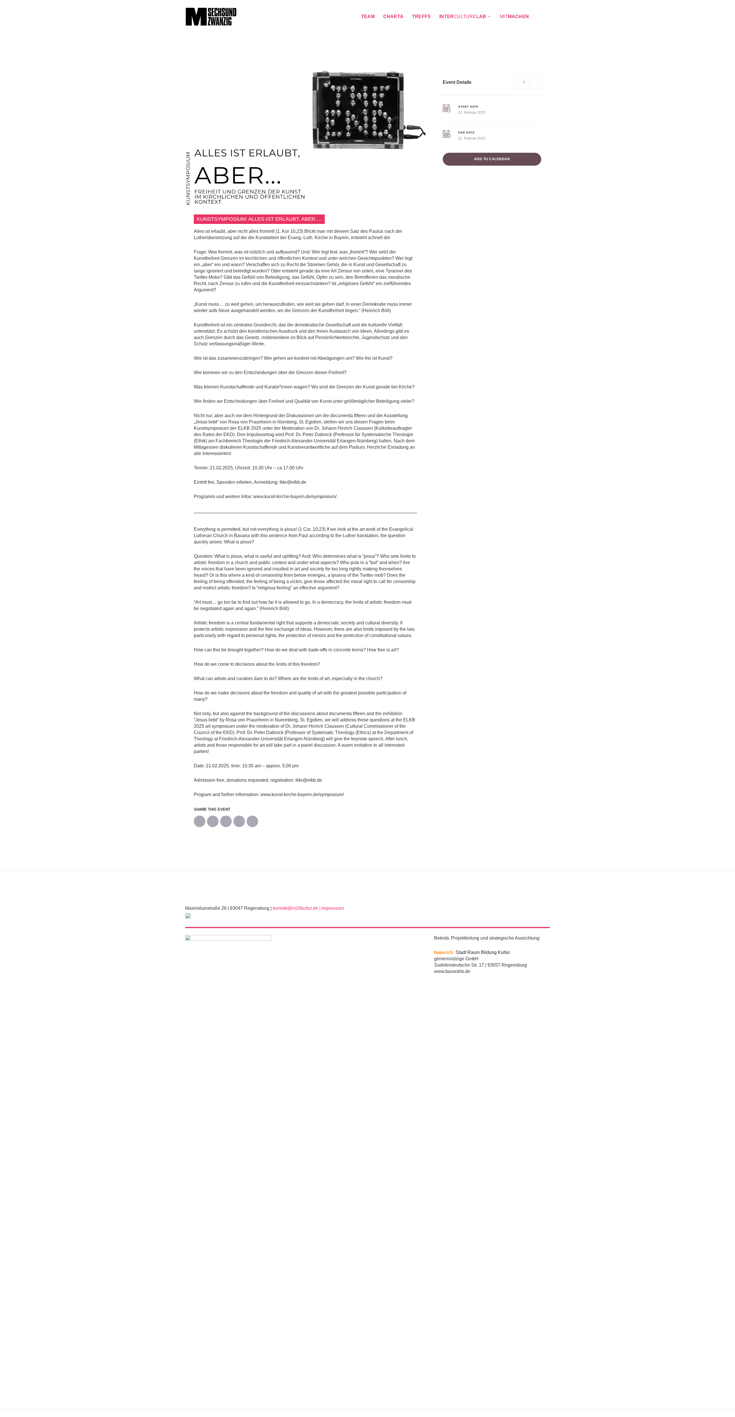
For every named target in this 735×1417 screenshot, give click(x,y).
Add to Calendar (492, 159)
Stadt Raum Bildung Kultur (472, 952)
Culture (462, 16)
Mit (514, 16)
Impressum (333, 908)
